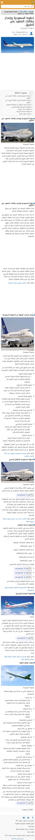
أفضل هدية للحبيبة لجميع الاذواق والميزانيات (19, 589)
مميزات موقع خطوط (25, 114)
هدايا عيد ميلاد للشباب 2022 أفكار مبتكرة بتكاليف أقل (19, 658)
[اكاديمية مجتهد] (33, 2)
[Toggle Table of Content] (30, 93)
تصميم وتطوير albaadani (17, 839)
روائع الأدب (31, 826)
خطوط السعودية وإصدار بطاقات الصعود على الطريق (18, 97)
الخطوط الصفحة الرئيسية (24, 111)
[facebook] (32, 817)
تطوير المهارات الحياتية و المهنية (24, 823)
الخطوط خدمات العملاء (24, 109)
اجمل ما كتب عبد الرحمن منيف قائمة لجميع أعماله (18, 520)
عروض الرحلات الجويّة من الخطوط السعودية (18, 105)
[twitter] (28, 817)
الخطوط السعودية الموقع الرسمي (21, 107)
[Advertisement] (17, 72)
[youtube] (23, 817)
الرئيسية (31, 11)
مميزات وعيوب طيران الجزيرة (17, 282)
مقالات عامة (30, 832)
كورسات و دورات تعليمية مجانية (25, 829)
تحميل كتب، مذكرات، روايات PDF (25, 821)
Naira (13, 32)
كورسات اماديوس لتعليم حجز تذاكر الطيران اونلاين (19, 455)
